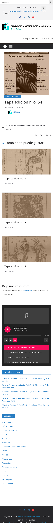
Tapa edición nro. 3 (15, 222)
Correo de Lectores (10, 430)
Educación (6, 438)
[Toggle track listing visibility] (46, 340)
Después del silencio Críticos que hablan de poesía (25, 127)
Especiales (6, 442)
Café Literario (7, 426)
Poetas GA (6, 463)
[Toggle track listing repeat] (15, 340)
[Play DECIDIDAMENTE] (7, 329)
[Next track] (11, 340)
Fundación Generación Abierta (14, 446)
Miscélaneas (7, 459)
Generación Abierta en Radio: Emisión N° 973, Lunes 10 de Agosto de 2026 (27, 12)
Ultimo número (8, 483)
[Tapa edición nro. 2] (26, 238)
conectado (27, 290)
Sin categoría (7, 479)
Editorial (20, 107)
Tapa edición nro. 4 (15, 178)
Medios (5, 455)
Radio (4, 471)
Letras (4, 451)
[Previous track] (6, 340)
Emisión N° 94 (41, 135)
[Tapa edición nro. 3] (26, 194)
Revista (5, 475)
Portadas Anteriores (12, 96)
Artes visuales (7, 422)
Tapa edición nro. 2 (15, 266)
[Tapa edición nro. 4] (26, 150)
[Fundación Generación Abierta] (5, 46)
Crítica (4, 434)
